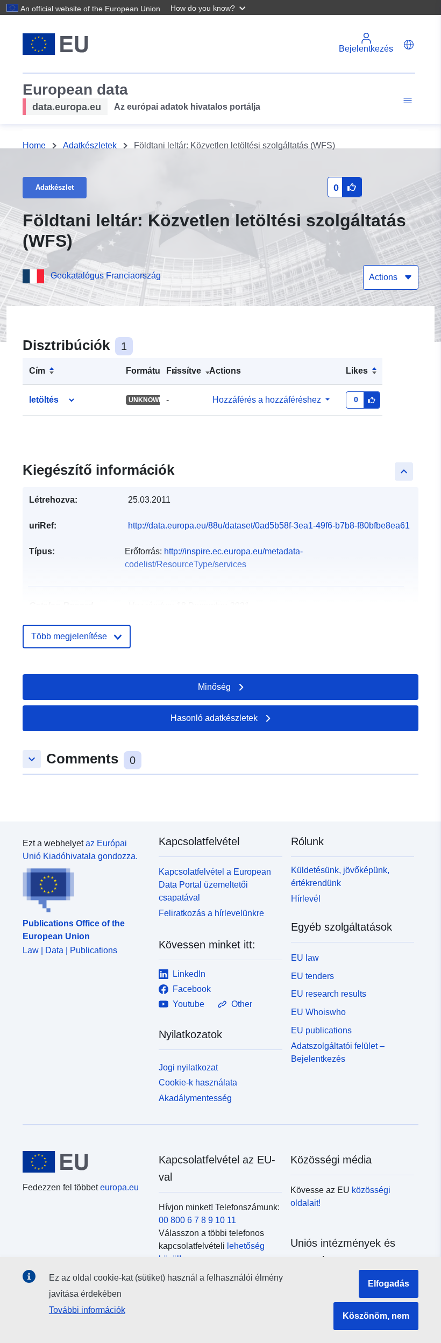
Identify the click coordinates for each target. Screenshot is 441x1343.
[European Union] (84, 1162)
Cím (37, 370)
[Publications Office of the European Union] (84, 887)
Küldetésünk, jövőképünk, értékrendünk (340, 877)
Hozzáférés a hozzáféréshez (266, 399)
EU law (305, 957)
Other (241, 1004)
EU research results (328, 993)
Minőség (214, 686)
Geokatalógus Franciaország (106, 275)
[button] (209, 7)
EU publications (321, 1030)
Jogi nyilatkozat (188, 1067)
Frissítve (183, 370)
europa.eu (119, 1187)
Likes (357, 370)
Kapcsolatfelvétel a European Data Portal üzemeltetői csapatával (215, 884)
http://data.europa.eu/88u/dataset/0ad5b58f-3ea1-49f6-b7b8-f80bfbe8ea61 (269, 525)
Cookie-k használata (198, 1082)
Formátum (147, 370)
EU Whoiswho (318, 1012)
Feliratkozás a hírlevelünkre (211, 913)
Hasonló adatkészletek (214, 718)
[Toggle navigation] (406, 101)
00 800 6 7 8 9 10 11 (197, 1220)
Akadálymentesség (195, 1098)
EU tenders (312, 976)
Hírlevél (306, 898)
